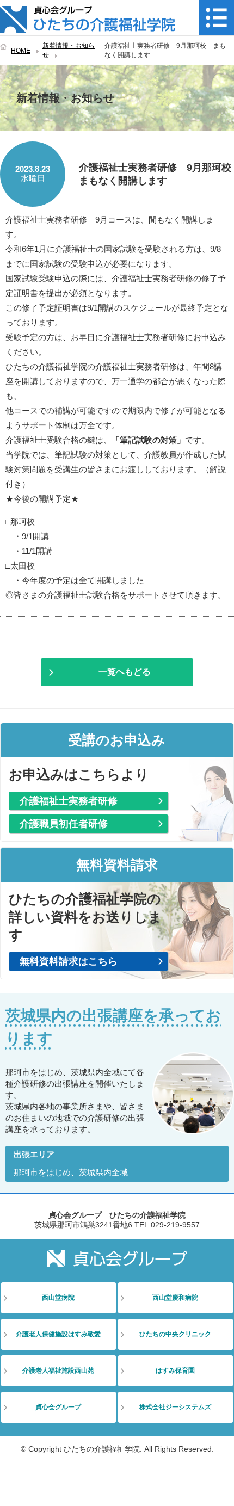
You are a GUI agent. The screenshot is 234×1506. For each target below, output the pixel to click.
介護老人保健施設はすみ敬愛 (58, 1334)
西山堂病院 (58, 1297)
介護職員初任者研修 (64, 823)
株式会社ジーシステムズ (175, 1407)
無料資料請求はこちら (69, 961)
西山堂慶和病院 (175, 1297)
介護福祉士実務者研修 (69, 800)
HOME (20, 50)
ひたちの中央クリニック (175, 1334)
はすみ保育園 (175, 1370)
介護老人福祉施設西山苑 (58, 1370)
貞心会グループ (58, 1407)
